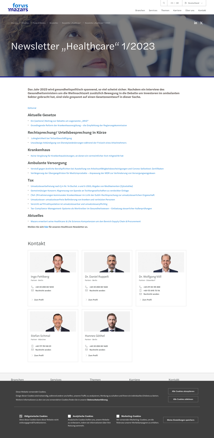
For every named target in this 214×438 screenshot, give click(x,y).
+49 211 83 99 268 (151, 287)
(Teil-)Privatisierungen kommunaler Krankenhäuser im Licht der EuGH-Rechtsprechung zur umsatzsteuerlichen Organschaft (93, 194)
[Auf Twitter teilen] (201, 23)
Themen (165, 10)
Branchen (140, 10)
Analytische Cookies (83, 416)
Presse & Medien (39, 23)
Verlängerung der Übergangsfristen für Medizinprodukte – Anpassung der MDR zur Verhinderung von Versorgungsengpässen (93, 173)
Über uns (189, 10)
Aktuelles (25, 23)
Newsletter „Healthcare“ (71, 23)
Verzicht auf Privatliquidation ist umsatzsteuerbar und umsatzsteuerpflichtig (69, 203)
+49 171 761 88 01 (43, 346)
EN (172, 2)
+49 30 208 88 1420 (98, 346)
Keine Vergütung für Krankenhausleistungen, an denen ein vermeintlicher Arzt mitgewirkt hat (77, 155)
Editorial (32, 107)
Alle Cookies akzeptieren (183, 391)
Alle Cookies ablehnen (183, 399)
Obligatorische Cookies (35, 416)
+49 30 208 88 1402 (98, 287)
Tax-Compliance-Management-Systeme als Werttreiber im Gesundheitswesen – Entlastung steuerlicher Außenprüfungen (91, 208)
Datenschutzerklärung (97, 399)
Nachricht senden (43, 290)
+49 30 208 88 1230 (44, 287)
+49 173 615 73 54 (151, 290)
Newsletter (54, 23)
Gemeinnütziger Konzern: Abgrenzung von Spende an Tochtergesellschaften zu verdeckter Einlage (80, 190)
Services (153, 10)
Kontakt (202, 10)
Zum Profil (38, 299)
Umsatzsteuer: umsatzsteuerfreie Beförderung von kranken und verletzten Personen (73, 199)
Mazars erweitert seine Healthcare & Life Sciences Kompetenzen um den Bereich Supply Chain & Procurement (86, 221)
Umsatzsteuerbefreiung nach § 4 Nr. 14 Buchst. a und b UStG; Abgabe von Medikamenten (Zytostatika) (82, 186)
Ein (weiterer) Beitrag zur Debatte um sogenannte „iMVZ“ (60, 120)
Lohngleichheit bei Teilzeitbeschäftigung (51, 138)
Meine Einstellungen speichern (180, 419)
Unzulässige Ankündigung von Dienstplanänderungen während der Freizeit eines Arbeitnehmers (78, 142)
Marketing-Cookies (131, 416)
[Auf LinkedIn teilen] (195, 23)
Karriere (177, 10)
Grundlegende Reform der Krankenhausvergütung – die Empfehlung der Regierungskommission (79, 125)
